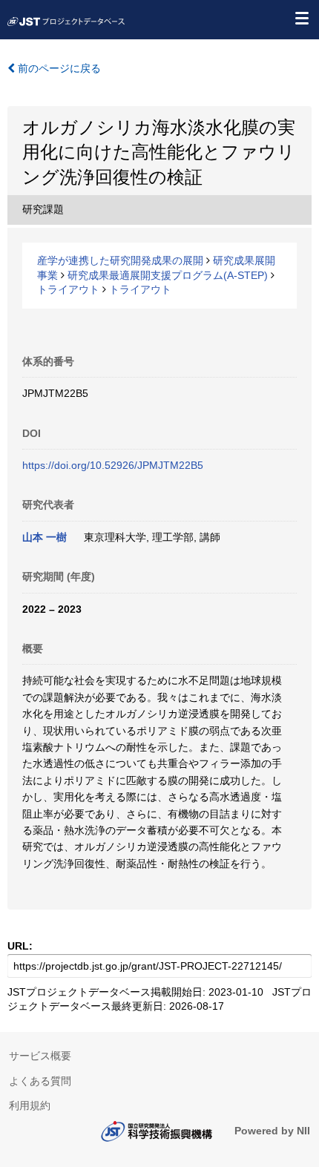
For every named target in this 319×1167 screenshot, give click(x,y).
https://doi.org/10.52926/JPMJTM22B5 (112, 465)
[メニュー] (301, 17)
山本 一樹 (44, 537)
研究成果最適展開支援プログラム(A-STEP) (168, 275)
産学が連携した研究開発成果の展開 (120, 260)
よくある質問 (40, 1081)
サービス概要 (40, 1056)
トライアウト (68, 289)
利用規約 (29, 1105)
